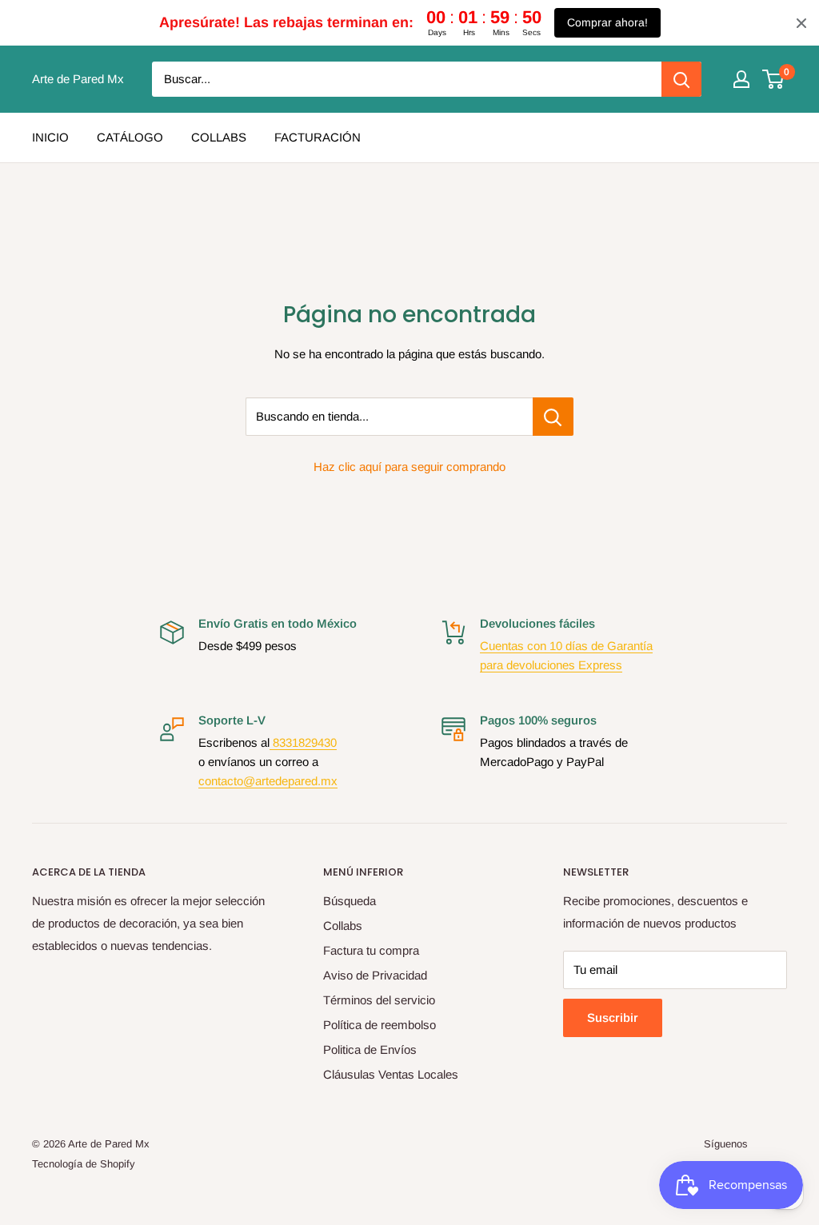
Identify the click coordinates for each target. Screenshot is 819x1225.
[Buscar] (681, 79)
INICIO (50, 137)
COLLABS (218, 137)
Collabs (342, 925)
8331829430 (303, 742)
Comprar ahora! (607, 22)
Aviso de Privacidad (375, 975)
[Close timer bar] (801, 23)
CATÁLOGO (130, 137)
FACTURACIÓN (317, 137)
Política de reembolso (379, 1024)
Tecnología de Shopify (83, 1164)
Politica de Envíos (370, 1049)
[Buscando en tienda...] (553, 416)
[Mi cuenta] (741, 79)
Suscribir (612, 1017)
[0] (774, 79)
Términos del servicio (379, 1000)
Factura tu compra (371, 950)
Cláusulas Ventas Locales (390, 1074)
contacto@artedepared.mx (268, 781)
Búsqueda (349, 901)
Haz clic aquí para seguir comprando (409, 466)
